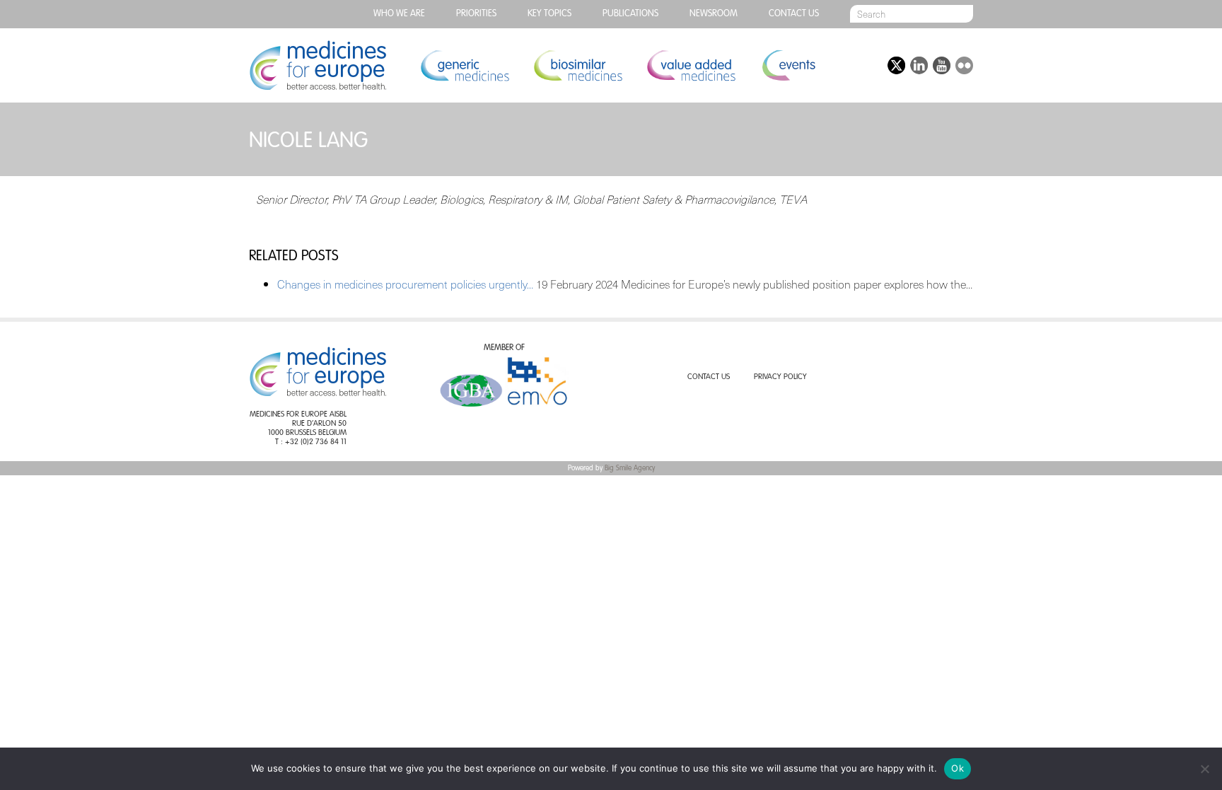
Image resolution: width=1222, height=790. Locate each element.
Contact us (794, 13)
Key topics (549, 13)
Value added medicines (690, 65)
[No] (1204, 769)
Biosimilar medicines (577, 65)
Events (788, 65)
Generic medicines (464, 65)
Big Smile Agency (630, 468)
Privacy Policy (780, 377)
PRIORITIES (476, 13)
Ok (957, 768)
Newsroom (713, 13)
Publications (630, 13)
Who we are (399, 13)
